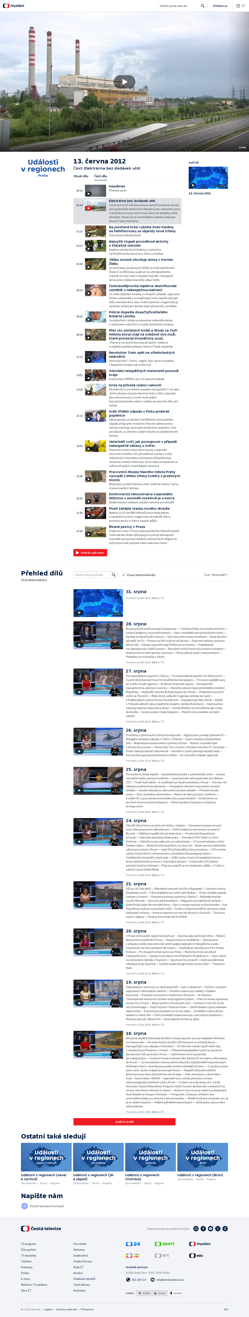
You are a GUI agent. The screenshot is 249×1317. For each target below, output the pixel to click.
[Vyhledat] (113, 575)
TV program (28, 1244)
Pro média (79, 1244)
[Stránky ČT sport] (164, 1245)
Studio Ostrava (82, 1261)
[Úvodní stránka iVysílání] (17, 6)
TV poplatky (28, 1255)
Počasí (25, 1273)
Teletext (26, 1261)
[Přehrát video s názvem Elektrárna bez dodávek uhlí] (124, 81)
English (48, 1309)
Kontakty (79, 1290)
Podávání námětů (84, 1279)
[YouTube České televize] (210, 1229)
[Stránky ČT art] (162, 1257)
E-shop (25, 1279)
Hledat (203, 6)
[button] (124, 82)
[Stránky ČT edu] (196, 1257)
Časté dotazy (81, 1284)
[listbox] (160, 1293)
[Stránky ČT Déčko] (132, 1257)
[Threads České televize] (225, 1229)
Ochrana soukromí (66, 1309)
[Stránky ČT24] (133, 1245)
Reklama (79, 1249)
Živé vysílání (28, 1249)
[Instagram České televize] (196, 1229)
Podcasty (26, 1267)
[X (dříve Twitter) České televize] (218, 1229)
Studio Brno (80, 1255)
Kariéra (78, 1273)
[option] (144, 1293)
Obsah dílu (80, 176)
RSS (226, 1309)
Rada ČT (78, 1267)
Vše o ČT (26, 1290)
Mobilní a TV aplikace (34, 1284)
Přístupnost (87, 1309)
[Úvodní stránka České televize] (41, 1229)
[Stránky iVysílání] (200, 1245)
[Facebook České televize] (203, 1229)
